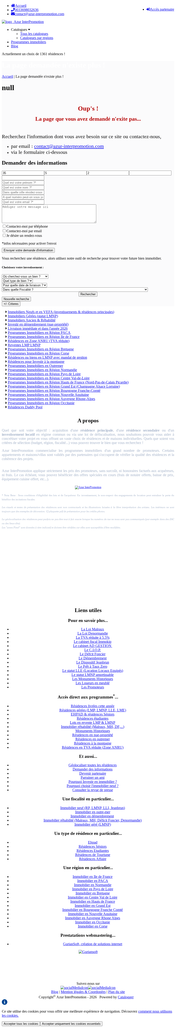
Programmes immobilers (28, 42)
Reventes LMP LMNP (24, 345)
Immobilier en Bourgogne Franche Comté (92, 910)
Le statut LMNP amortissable (93, 675)
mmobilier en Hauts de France (93, 901)
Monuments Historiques (92, 731)
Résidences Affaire (92, 859)
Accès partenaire (162, 9)
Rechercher (88, 294)
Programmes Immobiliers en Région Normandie (42, 370)
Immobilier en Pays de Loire (92, 889)
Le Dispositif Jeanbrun (92, 662)
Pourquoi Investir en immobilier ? (93, 782)
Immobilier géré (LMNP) (92, 824)
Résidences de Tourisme (92, 855)
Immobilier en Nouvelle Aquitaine (92, 914)
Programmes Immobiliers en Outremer (35, 366)
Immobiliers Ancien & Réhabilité (31, 320)
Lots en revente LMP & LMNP (92, 722)
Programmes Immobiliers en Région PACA (39, 333)
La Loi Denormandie (92, 633)
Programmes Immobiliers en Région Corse (38, 353)
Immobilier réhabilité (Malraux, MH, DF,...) (92, 727)
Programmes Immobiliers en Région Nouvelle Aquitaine (48, 395)
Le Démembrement (93, 658)
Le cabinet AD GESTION (92, 646)
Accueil (20, 6)
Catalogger (126, 997)
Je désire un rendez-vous (24, 236)
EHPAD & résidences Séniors (92, 714)
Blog (14, 46)
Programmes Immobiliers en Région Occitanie (41, 403)
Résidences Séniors (93, 846)
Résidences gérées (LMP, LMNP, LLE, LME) (92, 710)
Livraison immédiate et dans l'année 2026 (38, 328)
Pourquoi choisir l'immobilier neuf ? (92, 786)
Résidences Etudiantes (93, 851)
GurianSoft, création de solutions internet (92, 944)
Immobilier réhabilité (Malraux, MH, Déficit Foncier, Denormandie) (93, 820)
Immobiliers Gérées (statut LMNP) (33, 316)
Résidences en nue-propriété (92, 735)
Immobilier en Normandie (92, 885)
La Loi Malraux (92, 629)
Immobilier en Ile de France (93, 877)
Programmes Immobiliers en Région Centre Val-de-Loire (49, 378)
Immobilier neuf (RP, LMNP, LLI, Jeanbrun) (92, 808)
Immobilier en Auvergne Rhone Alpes (92, 918)
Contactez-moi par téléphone (27, 226)
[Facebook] (74, 988)
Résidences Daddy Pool (25, 407)
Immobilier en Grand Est (92, 906)
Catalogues (19, 29)
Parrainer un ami (92, 777)
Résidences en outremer (92, 739)
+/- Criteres (11, 304)
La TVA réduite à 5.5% (93, 637)
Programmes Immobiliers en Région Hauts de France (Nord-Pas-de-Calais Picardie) (68, 382)
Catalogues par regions (36, 38)
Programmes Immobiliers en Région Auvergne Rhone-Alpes (51, 399)
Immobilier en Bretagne (93, 893)
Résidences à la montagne (92, 743)
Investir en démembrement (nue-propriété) (38, 324)
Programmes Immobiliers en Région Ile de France (44, 337)
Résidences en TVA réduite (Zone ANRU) (93, 747)
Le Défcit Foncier (92, 654)
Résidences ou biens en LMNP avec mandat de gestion (47, 357)
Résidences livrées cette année (92, 706)
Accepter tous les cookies (21, 1023)
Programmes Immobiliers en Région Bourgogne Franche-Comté (54, 390)
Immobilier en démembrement (92, 816)
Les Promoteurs (92, 687)
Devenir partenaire (92, 773)
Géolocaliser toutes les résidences (93, 765)
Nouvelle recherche (16, 299)
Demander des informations (93, 769)
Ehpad (92, 842)
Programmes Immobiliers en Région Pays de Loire (44, 374)
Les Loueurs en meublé (93, 683)
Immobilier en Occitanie (92, 922)
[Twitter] (102, 988)
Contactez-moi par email (24, 231)
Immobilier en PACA (92, 881)
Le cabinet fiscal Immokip (92, 642)
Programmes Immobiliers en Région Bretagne (41, 349)
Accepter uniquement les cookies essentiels (71, 1023)
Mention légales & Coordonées (83, 992)
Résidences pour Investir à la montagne (36, 362)
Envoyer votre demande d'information (28, 250)
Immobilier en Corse (92, 926)
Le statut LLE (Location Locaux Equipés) (92, 671)
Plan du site (116, 992)
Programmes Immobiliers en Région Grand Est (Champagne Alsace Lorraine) (64, 386)
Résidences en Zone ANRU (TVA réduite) (38, 341)
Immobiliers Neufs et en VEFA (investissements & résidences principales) (61, 312)
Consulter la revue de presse (92, 790)
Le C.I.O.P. (92, 650)
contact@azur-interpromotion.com (69, 146)
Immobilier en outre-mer (92, 812)
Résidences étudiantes (92, 718)
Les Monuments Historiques (92, 679)
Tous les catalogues (34, 34)
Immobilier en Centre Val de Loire (92, 897)
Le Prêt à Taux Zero (92, 666)
